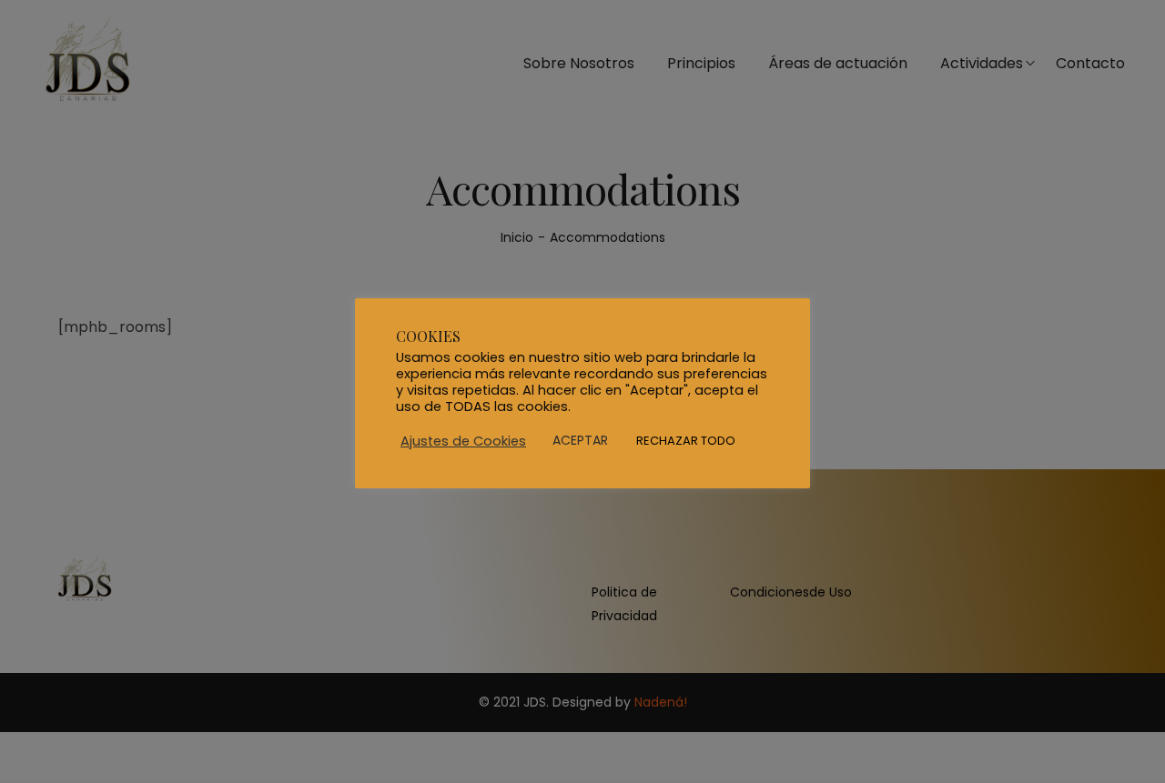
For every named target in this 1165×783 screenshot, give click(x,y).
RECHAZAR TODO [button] (685, 440)
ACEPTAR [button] (580, 440)
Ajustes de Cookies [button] (463, 441)
